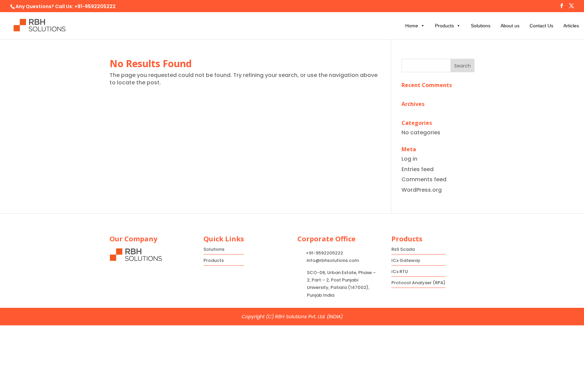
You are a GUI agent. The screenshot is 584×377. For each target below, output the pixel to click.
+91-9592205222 (95, 6)
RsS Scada (403, 249)
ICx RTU (399, 271)
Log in (409, 159)
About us (510, 25)
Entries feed (418, 169)
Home (411, 25)
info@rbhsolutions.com (333, 260)
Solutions (480, 25)
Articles (571, 25)
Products (444, 25)
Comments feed (424, 179)
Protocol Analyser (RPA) (418, 282)
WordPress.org (422, 190)
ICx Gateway (405, 260)
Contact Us (541, 25)
